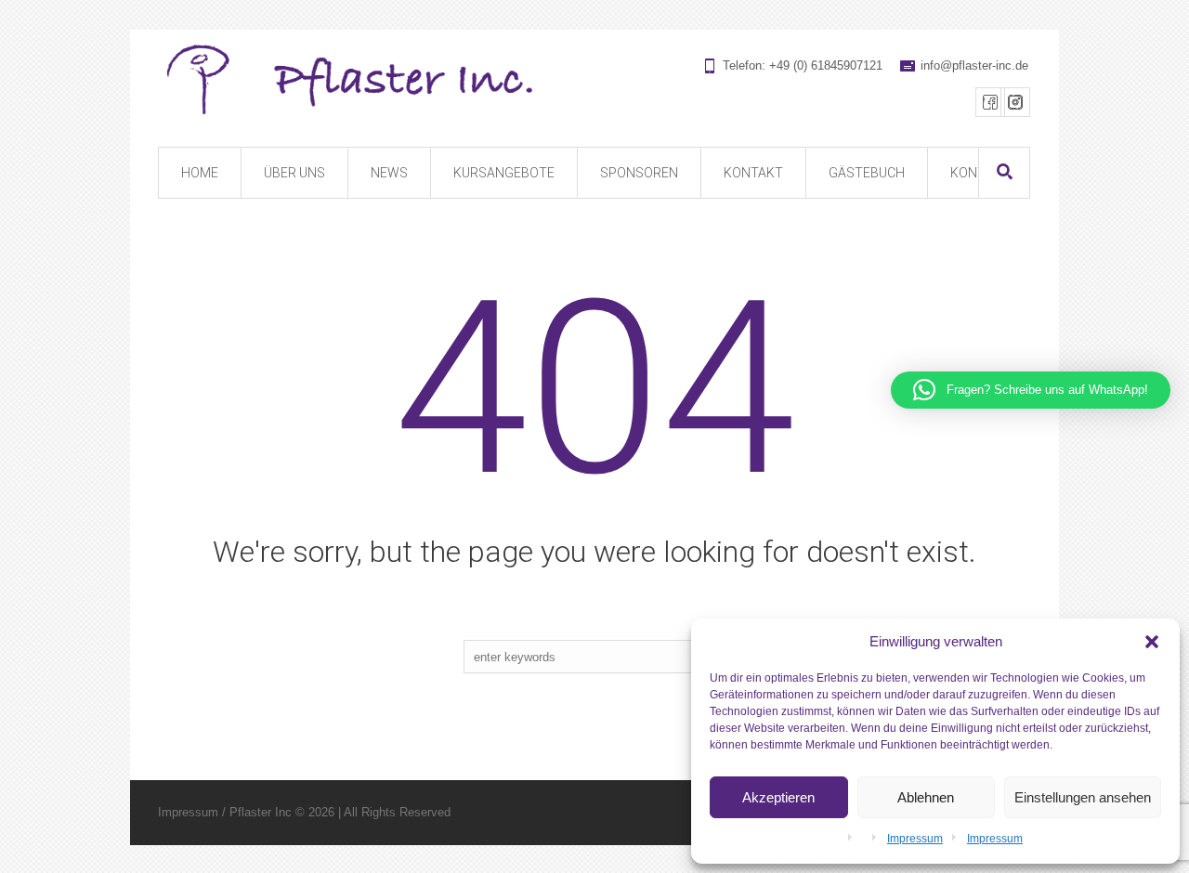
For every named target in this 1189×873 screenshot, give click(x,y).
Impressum (915, 838)
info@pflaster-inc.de (974, 65)
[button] (1152, 641)
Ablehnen (925, 797)
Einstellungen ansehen (1082, 797)
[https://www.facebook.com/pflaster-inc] (990, 102)
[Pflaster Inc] (593, 81)
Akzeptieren (778, 797)
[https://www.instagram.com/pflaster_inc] (1015, 102)
